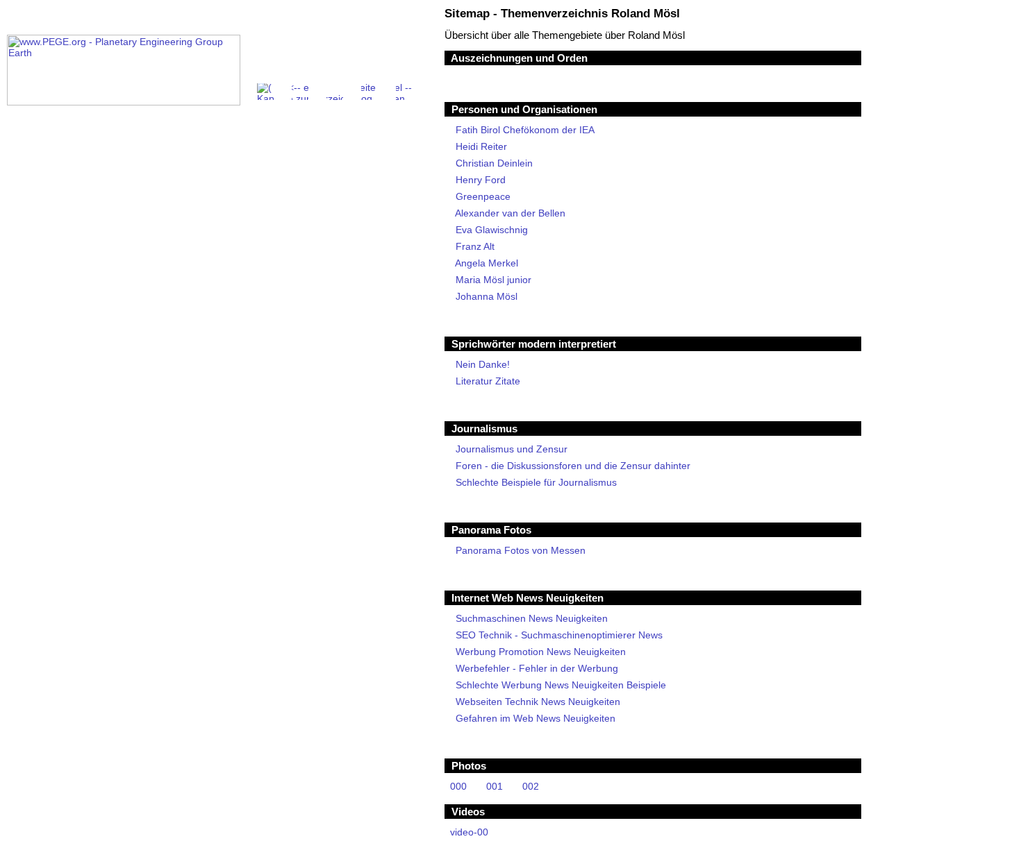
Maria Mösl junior (493, 279)
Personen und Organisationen (524, 109)
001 (494, 786)
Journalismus (484, 428)
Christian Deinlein (494, 163)
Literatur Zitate (488, 381)
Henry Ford (481, 179)
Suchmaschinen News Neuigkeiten (532, 618)
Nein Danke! (483, 364)
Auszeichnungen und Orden (519, 58)
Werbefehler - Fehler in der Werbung (537, 668)
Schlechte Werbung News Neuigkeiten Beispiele (561, 684)
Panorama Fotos (491, 530)
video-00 (469, 832)
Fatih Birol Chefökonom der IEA (525, 129)
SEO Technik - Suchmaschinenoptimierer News (559, 634)
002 (530, 786)
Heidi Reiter (481, 146)
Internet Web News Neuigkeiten (527, 598)
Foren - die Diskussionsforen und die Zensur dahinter (573, 465)
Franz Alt (475, 246)
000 (458, 786)
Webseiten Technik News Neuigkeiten (538, 701)
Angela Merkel (487, 263)
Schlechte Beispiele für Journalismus (536, 482)
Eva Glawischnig (492, 229)
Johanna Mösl (487, 296)
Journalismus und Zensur (512, 449)
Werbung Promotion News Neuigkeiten (541, 651)
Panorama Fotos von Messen (521, 550)
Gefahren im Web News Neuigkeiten (535, 718)
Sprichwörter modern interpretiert (533, 344)
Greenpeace (483, 196)
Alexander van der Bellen (510, 213)
